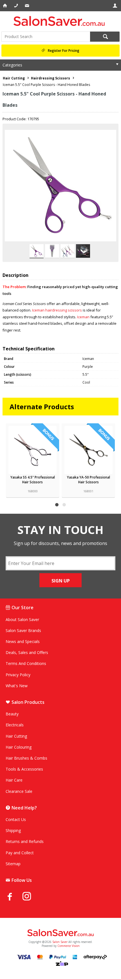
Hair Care (14, 780)
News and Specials (23, 641)
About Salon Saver (22, 619)
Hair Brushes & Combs (26, 758)
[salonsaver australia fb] (14, 896)
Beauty (12, 714)
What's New (17, 685)
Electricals (15, 724)
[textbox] (45, 37)
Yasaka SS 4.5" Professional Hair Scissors (32, 479)
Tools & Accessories (24, 769)
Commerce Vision (68, 946)
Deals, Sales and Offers (27, 652)
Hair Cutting (16, 736)
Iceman (83, 316)
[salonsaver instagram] (31, 897)
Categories (12, 65)
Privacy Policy (18, 674)
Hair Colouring (19, 747)
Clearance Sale (19, 791)
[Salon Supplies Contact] (16, 5)
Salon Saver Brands (23, 630)
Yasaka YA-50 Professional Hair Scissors (88, 479)
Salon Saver (60, 942)
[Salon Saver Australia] (60, 933)
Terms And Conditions (26, 663)
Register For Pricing (63, 50)
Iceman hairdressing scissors (57, 310)
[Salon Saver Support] (27, 5)
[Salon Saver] (60, 21)
